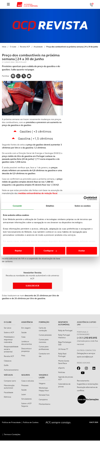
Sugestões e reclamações (87, 384)
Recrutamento (83, 380)
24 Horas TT (63, 349)
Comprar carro (10, 381)
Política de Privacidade (11, 422)
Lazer (23, 394)
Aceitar (81, 251)
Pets (23, 355)
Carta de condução (43, 329)
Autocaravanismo (11, 370)
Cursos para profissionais (44, 347)
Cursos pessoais (45, 335)
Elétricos (7, 397)
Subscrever (32, 285)
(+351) (87, 337)
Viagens (42, 383)
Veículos (8, 375)
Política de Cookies (30, 422)
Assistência (27, 322)
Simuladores (26, 399)
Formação (44, 322)
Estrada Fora (44, 395)
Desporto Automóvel (64, 323)
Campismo (43, 399)
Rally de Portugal (65, 330)
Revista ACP (25, 46)
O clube (13, 46)
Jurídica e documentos (26, 342)
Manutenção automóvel (9, 386)
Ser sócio (7, 328)
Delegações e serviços (86, 353)
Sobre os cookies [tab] (83, 206)
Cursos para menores (43, 340)
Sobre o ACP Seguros (26, 404)
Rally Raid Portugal (62, 354)
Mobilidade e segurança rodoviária (9, 339)
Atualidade (38, 46)
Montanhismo (44, 404)
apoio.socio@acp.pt (85, 356)
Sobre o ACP (9, 332)
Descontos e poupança (26, 349)
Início (4, 46)
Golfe (6, 365)
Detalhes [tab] (50, 206)
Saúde (24, 332)
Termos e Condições (12, 434)
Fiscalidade (8, 392)
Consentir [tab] (17, 206)
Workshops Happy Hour (44, 389)
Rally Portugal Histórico (64, 336)
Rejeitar (18, 251)
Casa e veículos (27, 381)
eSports (61, 368)
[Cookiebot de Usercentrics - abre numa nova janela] (85, 198)
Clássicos (7, 361)
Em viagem (26, 328)
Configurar (49, 251)
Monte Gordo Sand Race (63, 362)
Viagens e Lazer (43, 376)
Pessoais (24, 385)
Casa (23, 337)
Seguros (25, 375)
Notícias (61, 372)
